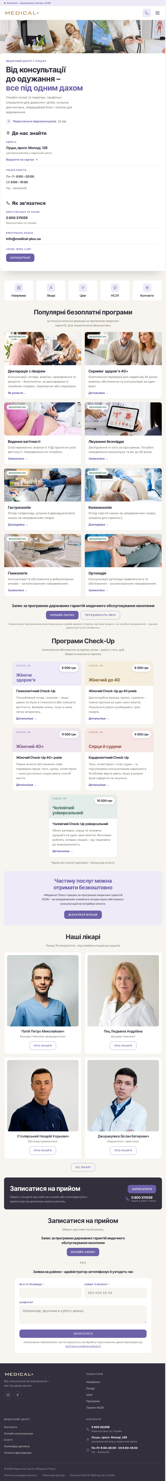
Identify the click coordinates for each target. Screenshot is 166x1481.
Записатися (20, 257)
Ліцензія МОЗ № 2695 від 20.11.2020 (92, 1475)
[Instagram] (8, 1395)
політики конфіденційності (83, 1346)
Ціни (89, 1394)
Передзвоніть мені (100, 615)
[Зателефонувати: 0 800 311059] (147, 13)
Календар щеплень (17, 1446)
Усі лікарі (83, 1167)
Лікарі (90, 1388)
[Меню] (157, 12)
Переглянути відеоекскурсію (39, 121)
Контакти (10, 1427)
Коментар (26, 1302)
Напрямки (93, 1382)
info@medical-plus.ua (23, 239)
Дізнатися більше (83, 914)
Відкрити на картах (20, 159)
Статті (8, 1439)
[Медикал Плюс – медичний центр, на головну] (22, 13)
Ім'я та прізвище (31, 1284)
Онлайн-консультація (18, 1433)
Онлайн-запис (62, 615)
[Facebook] (17, 1395)
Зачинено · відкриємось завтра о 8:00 (29, 3)
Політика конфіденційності (20, 1475)
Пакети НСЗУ (95, 1407)
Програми (93, 1401)
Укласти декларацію (18, 1452)
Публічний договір (53, 1475)
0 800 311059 (17, 218)
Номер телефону (96, 1284)
